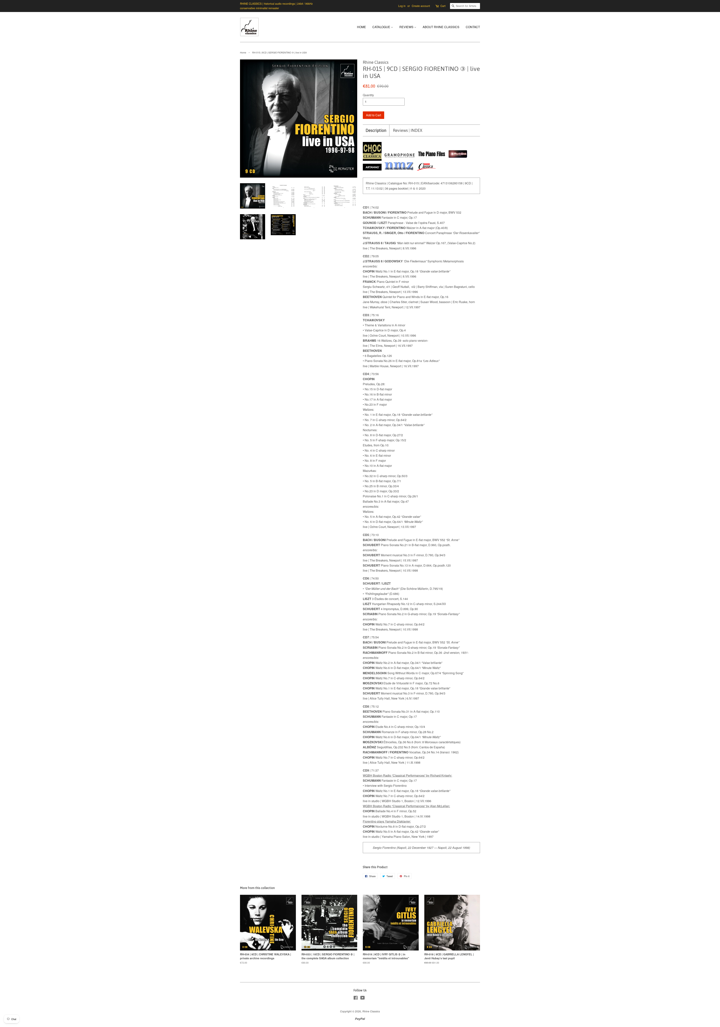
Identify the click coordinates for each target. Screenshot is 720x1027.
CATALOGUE (381, 27)
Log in (402, 6)
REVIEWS (406, 27)
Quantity (368, 95)
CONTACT (473, 27)
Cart (443, 6)
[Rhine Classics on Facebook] (355, 998)
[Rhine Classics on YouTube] (362, 998)
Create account (421, 6)
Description (376, 130)
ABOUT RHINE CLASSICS (441, 27)
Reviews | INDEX (407, 130)
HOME (361, 27)
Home (243, 52)
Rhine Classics (371, 1011)
